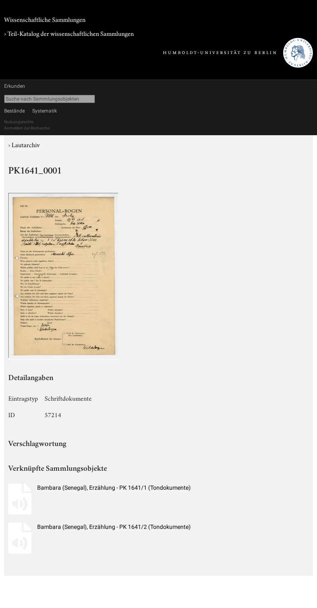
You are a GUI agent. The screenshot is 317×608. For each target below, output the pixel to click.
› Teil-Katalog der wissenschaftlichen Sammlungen (69, 33)
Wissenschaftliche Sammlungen (44, 18)
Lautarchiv (26, 144)
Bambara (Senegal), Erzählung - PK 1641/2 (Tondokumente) (114, 526)
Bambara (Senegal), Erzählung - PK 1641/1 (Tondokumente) (114, 487)
